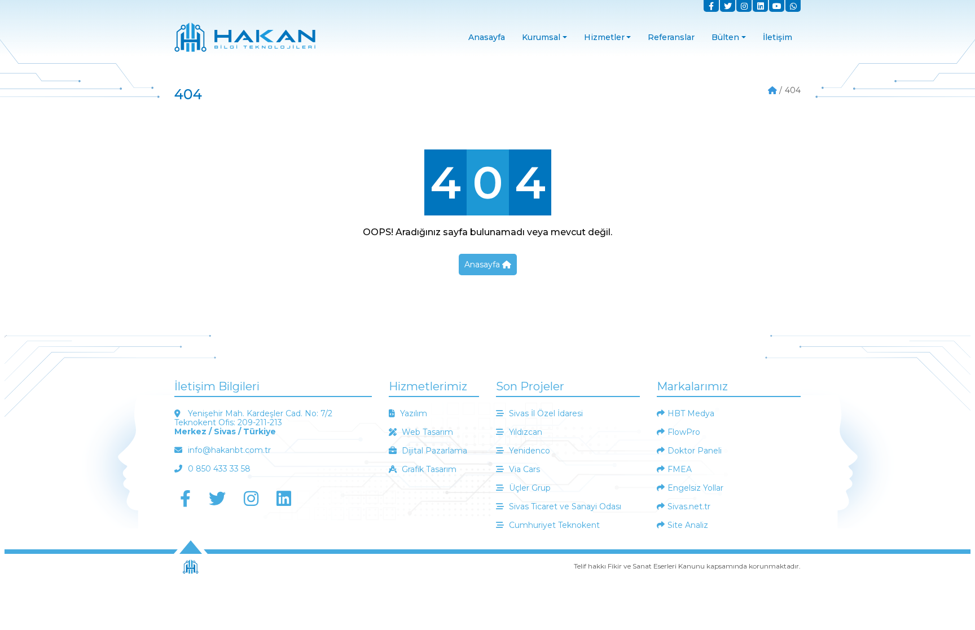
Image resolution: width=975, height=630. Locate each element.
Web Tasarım (426, 432)
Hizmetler (604, 37)
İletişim (777, 37)
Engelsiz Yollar (695, 488)
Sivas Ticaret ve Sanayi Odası (564, 506)
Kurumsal (541, 37)
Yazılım (412, 413)
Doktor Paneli (694, 451)
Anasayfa (486, 37)
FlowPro (683, 432)
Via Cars (523, 469)
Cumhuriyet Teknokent (553, 525)
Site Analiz (687, 525)
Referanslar (671, 37)
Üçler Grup (529, 488)
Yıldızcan (524, 432)
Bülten (725, 37)
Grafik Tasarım (427, 469)
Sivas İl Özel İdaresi (545, 413)
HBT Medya (690, 413)
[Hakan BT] (772, 96)
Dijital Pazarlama (433, 451)
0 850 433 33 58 (218, 469)
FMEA (679, 469)
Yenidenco (528, 451)
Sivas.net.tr (688, 506)
